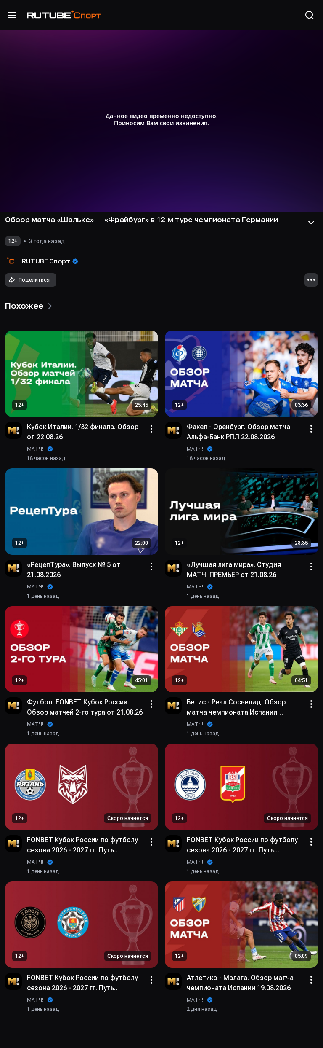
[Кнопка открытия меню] (11, 15)
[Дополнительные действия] (311, 280)
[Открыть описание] (311, 222)
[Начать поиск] (309, 15)
